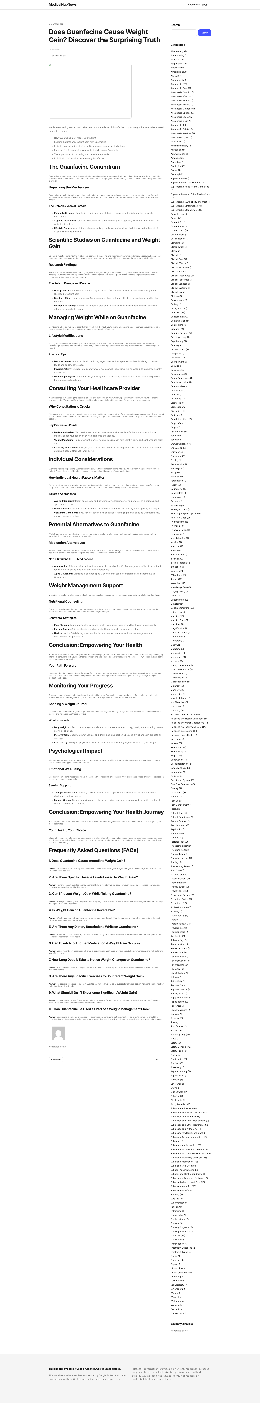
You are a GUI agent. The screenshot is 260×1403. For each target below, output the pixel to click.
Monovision (176, 694)
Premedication (178, 886)
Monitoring (176, 690)
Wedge (174, 1293)
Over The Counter (180, 784)
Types (174, 1264)
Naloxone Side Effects (182, 735)
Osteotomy (176, 772)
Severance (176, 1083)
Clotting (175, 296)
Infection (175, 546)
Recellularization (179, 948)
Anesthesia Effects (180, 96)
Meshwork (176, 644)
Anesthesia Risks (179, 121)
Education (176, 439)
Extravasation (177, 464)
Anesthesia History (180, 104)
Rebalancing (177, 940)
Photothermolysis (179, 858)
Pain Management (180, 804)
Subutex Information (181, 1186)
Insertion (175, 558)
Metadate (175, 649)
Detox (174, 394)
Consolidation (178, 316)
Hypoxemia (176, 534)
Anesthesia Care (179, 88)
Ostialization (177, 776)
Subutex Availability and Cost (185, 1182)
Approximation (178, 154)
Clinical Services (179, 283)
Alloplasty (176, 67)
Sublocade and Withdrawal (184, 1129)
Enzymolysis (177, 452)
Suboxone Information (182, 1161)
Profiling (175, 911)
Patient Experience (180, 817)
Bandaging (176, 166)
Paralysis (175, 808)
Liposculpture (177, 599)
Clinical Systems (179, 288)
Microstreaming (178, 681)
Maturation (176, 636)
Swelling (175, 1198)
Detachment (177, 390)
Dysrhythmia (177, 431)
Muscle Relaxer (178, 698)
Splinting (175, 1096)
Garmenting (177, 489)
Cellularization (178, 238)
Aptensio (175, 158)
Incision (174, 542)
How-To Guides (178, 517)
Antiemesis (176, 141)
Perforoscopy (177, 841)
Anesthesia (176, 84)
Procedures (176, 903)
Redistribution (178, 973)
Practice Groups (179, 874)
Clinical (174, 255)
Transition (176, 1239)
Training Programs (180, 1227)
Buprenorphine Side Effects (185, 210)
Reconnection (178, 956)
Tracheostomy (178, 1219)
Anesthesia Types (180, 137)
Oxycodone (176, 792)
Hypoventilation (179, 530)
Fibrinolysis (176, 468)
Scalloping (176, 1055)
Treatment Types (179, 1252)
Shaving (175, 1087)
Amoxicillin (176, 71)
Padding (175, 796)
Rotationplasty (178, 1034)
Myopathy (176, 706)
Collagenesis (177, 308)
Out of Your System (181, 780)
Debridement (177, 361)
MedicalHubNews (63, 5)
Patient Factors (178, 821)
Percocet (175, 837)
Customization (178, 349)
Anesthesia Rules (179, 125)
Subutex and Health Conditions (186, 1174)
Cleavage (175, 251)
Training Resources (180, 1231)
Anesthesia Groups (180, 100)
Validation (176, 1280)
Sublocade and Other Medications (188, 1120)
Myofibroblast (178, 702)
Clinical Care (177, 259)
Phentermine (177, 849)
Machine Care (178, 620)
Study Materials (179, 1104)
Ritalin (174, 1030)
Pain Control (177, 800)
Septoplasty (177, 1075)
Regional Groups (179, 989)
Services (175, 1079)
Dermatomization (179, 386)
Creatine (175, 329)
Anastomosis (177, 80)
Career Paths (177, 226)
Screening (176, 1067)
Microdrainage (178, 673)
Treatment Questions (181, 1247)
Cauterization (177, 230)
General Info (177, 493)
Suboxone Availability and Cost (186, 1157)
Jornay (174, 579)
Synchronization (179, 1202)
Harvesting (176, 505)
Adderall (175, 59)
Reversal (175, 1018)
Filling (174, 472)
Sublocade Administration (184, 1108)
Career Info (176, 222)
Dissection (176, 411)
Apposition (176, 149)
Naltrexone (176, 739)
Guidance (175, 501)
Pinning (174, 862)
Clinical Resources (180, 279)
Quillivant (175, 936)
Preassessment (178, 878)
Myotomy (175, 710)
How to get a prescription (183, 513)
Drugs (174, 427)
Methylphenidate (179, 665)
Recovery (175, 969)
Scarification (177, 1059)
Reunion (175, 1014)
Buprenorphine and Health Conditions (190, 186)
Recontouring (177, 964)
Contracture (177, 324)
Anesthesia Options (181, 112)
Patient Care (177, 813)
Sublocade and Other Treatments (188, 1124)
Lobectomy (176, 612)
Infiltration (176, 550)
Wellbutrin (176, 1301)
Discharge (176, 402)
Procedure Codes (179, 899)
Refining (175, 977)
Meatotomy (176, 640)
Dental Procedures (180, 378)
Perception (176, 833)
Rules (173, 1038)
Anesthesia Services (181, 133)
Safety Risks (177, 1050)
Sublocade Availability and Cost (187, 1133)
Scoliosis (175, 1063)
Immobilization (178, 538)
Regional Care (178, 985)
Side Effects (177, 1092)
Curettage (176, 345)
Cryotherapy (177, 341)
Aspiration (176, 162)
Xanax (174, 1305)
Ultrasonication (178, 1268)
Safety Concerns (179, 1046)
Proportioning (178, 915)
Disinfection (177, 406)
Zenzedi (175, 1309)
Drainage (175, 415)
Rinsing (174, 1022)
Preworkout (176, 891)
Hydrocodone (177, 521)
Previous (57, 1060)
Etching (174, 460)
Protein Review (178, 923)
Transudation (177, 1243)
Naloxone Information (181, 731)
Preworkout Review (180, 895)
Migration (175, 685)
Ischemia (175, 571)
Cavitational (177, 234)
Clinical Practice (179, 271)
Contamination (178, 320)
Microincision (177, 677)
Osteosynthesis (178, 768)
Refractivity (176, 981)
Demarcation (177, 374)
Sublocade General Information (186, 1137)
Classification (177, 247)
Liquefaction (177, 603)
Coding (174, 304)
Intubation (176, 566)
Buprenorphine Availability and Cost (189, 201)
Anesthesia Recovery (181, 117)
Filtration (175, 476)
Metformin (176, 653)
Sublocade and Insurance (183, 1116)
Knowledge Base (179, 587)
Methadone (176, 657)
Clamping (175, 242)
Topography (177, 1215)
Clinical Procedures (180, 275)
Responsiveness (179, 1010)
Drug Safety (177, 423)
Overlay (174, 788)
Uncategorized (178, 1272)
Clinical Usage (178, 292)
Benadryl (175, 174)
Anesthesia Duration (181, 92)
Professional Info (179, 907)
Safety (174, 1042)
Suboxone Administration (183, 1145)
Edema (174, 435)
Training (175, 1223)
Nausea (174, 743)
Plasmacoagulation (180, 866)
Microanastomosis (180, 669)
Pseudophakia (178, 932)
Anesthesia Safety (180, 129)
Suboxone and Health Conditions (187, 1149)
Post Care (176, 870)
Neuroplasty (177, 751)
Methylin (175, 661)
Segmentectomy (179, 1071)
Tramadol (175, 1235)
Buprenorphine (178, 178)
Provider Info (177, 928)
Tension (175, 1206)
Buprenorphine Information (184, 205)
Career (174, 218)
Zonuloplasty (177, 1313)
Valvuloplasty (177, 1284)
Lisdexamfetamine (180, 607)
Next (158, 1060)
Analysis (175, 76)
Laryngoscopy (178, 591)
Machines (175, 624)
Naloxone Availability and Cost (186, 727)
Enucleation (177, 448)
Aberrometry (177, 51)
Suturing (175, 1194)
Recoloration (177, 952)
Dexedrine (176, 398)
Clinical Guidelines (180, 267)
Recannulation (178, 944)
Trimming (175, 1260)
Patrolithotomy (178, 825)
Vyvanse (175, 1288)
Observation (177, 759)
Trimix (174, 1256)
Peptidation (176, 829)
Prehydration (177, 882)
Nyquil (174, 755)
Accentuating (177, 55)
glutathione (176, 497)
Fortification (177, 480)
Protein (174, 919)
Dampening (176, 353)
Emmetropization (179, 443)
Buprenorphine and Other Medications (190, 194)
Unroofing (176, 1276)
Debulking (176, 365)
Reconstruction (178, 960)
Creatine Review (179, 333)
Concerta (175, 312)
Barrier (174, 170)
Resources (176, 1005)
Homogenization (179, 509)
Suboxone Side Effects (182, 1165)
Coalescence (177, 300)
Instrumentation (179, 562)
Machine (175, 616)
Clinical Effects (178, 263)
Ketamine (175, 583)
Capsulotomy (177, 214)
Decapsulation (178, 370)
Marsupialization (179, 632)
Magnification (177, 628)
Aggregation (177, 63)
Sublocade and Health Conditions (188, 1112)
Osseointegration (179, 763)
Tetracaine (176, 1211)
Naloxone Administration (183, 714)
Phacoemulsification (181, 845)
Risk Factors (177, 1026)
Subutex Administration (182, 1170)
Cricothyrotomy (178, 337)
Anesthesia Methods (181, 108)
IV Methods (176, 575)
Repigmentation (179, 997)
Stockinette (176, 1100)
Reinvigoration (178, 993)
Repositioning (177, 1001)
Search (175, 25)
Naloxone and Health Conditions (187, 718)
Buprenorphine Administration (186, 182)
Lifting (174, 595)
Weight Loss (177, 1297)
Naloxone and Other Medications (187, 722)
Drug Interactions (179, 419)
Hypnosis (175, 525)
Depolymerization (179, 382)
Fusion (174, 485)
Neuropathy (177, 747)
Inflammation (177, 554)
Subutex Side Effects (181, 1190)
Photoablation (178, 854)
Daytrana (175, 357)
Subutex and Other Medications (187, 1178)
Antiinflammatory (179, 145)
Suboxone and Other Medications (188, 1153)
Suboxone (176, 1141)
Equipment (176, 456)
